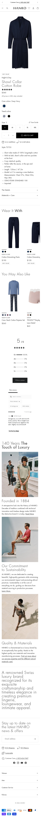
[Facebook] (14, 763)
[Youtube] (22, 763)
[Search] (7, 8)
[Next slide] (37, 2)
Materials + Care (8, 195)
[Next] (35, 303)
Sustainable (9, 753)
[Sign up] (35, 739)
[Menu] (2, 8)
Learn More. (6, 591)
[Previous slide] (2, 2)
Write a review (20, 380)
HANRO (22, 803)
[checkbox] (26, 406)
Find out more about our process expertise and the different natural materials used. (19, 659)
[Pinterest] (25, 763)
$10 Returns (25, 142)
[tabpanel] (20, 414)
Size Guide (34, 122)
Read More (29, 514)
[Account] (33, 8)
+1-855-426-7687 (24, 2)
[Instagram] (18, 763)
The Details (6, 190)
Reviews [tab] (13, 390)
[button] (20, 354)
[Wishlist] (29, 8)
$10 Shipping (10, 142)
